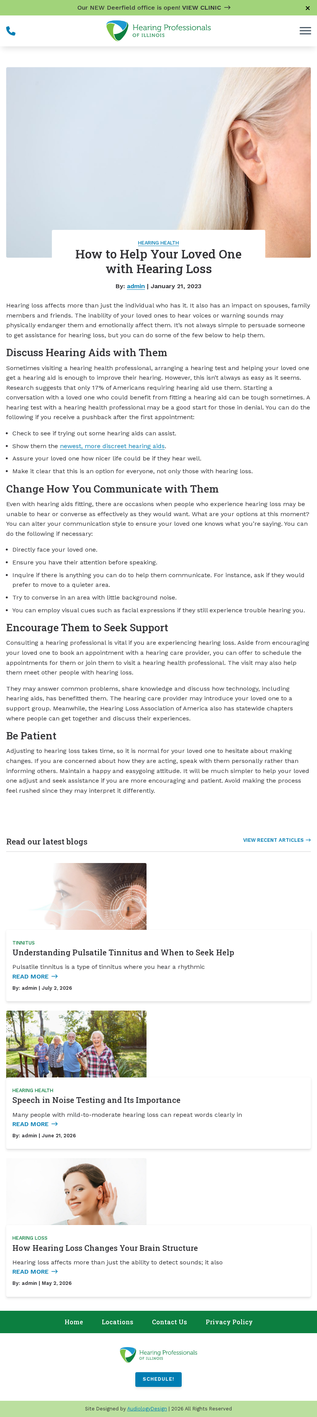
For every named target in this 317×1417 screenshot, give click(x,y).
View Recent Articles (273, 840)
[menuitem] (73, 1322)
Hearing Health (158, 243)
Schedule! (158, 1379)
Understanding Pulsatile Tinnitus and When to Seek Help (123, 952)
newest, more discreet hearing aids (112, 446)
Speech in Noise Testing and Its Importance (96, 1100)
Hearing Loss (30, 1238)
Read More (30, 976)
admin (136, 286)
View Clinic (201, 7)
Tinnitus (23, 943)
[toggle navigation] (305, 30)
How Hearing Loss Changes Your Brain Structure (105, 1248)
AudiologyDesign (147, 1409)
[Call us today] (10, 31)
